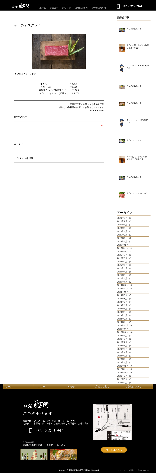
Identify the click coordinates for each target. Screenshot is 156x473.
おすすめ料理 (20, 117)
